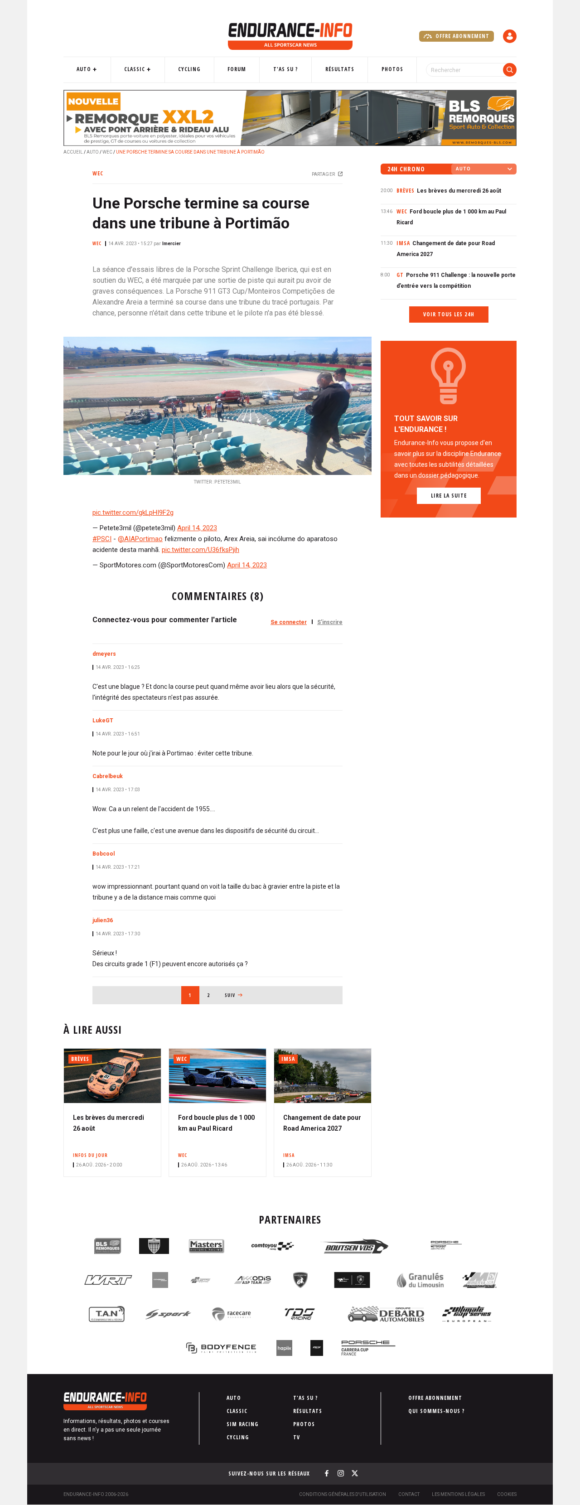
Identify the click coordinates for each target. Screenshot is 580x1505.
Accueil (73, 152)
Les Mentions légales (458, 1494)
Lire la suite (449, 495)
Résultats (339, 69)
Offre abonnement (461, 36)
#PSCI (101, 539)
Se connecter (289, 622)
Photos (392, 69)
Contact (409, 1494)
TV (296, 1437)
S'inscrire (330, 622)
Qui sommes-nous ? (436, 1411)
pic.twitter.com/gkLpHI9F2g (133, 512)
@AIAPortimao (140, 539)
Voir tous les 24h (448, 314)
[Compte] (510, 36)
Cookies (507, 1494)
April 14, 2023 (197, 528)
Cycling (189, 69)
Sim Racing (242, 1424)
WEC (107, 152)
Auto (84, 69)
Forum (236, 69)
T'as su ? (285, 69)
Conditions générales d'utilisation (342, 1494)
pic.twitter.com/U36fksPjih (200, 550)
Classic (134, 69)
